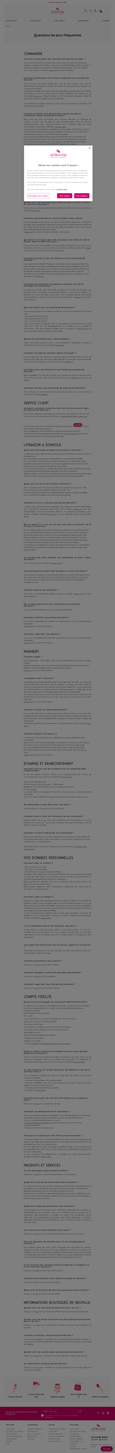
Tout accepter (82, 196)
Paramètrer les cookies (38, 196)
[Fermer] (89, 148)
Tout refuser (65, 196)
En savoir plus (62, 189)
